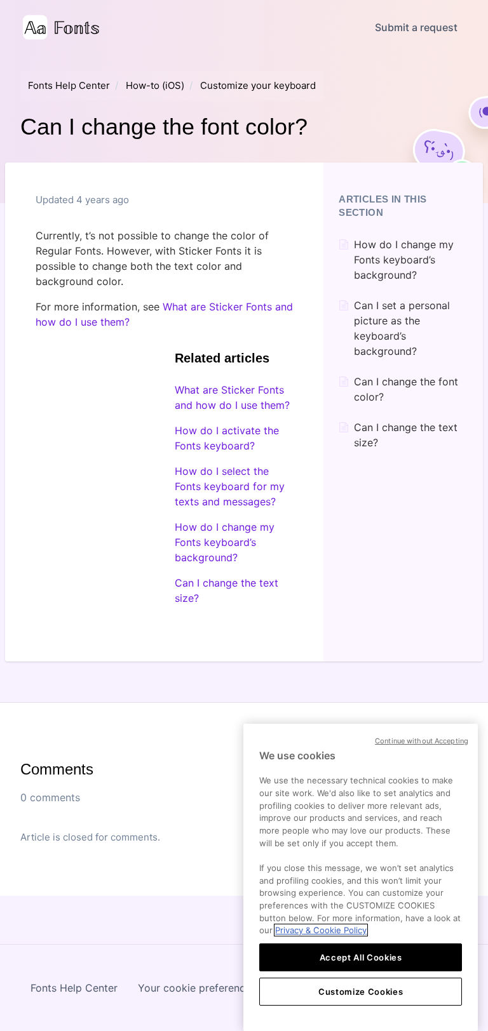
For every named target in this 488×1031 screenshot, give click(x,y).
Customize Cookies (360, 992)
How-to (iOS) (155, 85)
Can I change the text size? (226, 590)
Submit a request (416, 27)
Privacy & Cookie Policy (321, 930)
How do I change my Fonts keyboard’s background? (224, 542)
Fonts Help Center (69, 85)
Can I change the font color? (406, 389)
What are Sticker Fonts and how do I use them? (232, 397)
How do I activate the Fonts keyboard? (227, 438)
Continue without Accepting (421, 740)
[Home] (61, 27)
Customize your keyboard (258, 85)
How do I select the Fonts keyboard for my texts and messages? (230, 486)
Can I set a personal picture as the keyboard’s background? (402, 328)
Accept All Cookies (361, 957)
